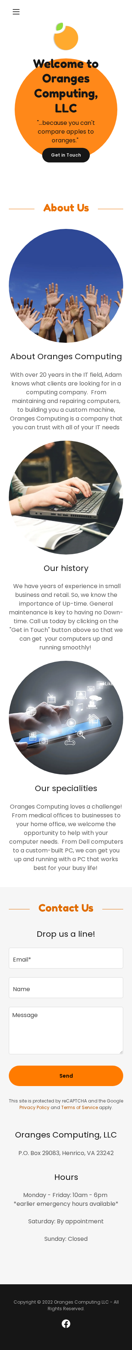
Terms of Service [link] (79, 1107)
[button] (17, 11)
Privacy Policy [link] (34, 1107)
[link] (66, 25)
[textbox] (66, 958)
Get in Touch (66, 155)
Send (66, 1075)
